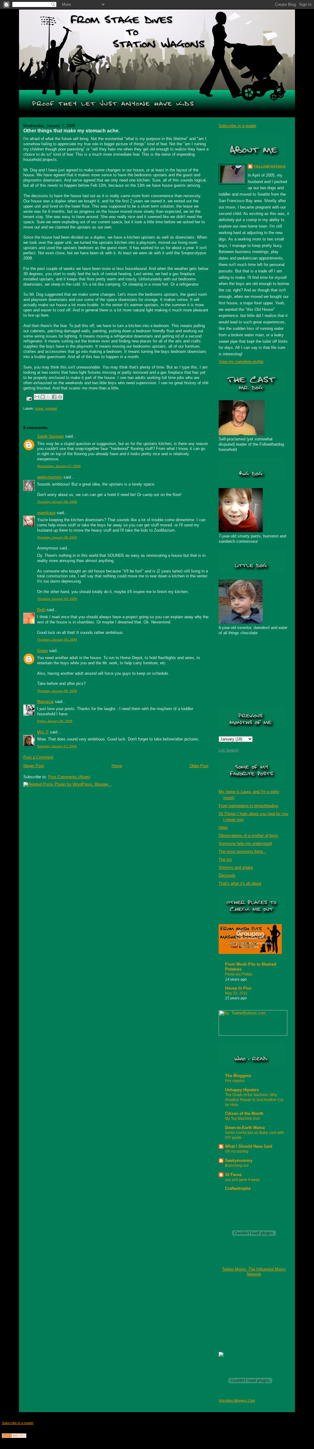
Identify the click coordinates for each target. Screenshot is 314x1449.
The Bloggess (238, 1075)
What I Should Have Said (248, 1146)
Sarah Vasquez (50, 436)
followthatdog (270, 166)
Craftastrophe (238, 1188)
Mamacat (45, 701)
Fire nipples (235, 1081)
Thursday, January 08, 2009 (57, 501)
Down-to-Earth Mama (245, 1127)
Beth (41, 609)
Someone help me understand (245, 843)
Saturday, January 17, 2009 (57, 746)
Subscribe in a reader (237, 125)
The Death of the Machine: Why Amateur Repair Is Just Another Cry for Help (254, 1100)
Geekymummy (238, 1160)
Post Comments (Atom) (69, 777)
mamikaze (46, 512)
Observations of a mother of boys (248, 835)
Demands (227, 875)
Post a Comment (38, 757)
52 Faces (233, 1174)
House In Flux (238, 988)
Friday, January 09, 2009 (54, 721)
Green (42, 650)
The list (225, 859)
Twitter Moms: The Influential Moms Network (254, 1272)
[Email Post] (28, 398)
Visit (237, 1400)
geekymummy (49, 477)
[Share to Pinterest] (60, 397)
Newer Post (33, 766)
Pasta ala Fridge (238, 974)
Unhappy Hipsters (242, 1090)
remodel (51, 408)
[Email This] (37, 397)
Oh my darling (236, 1151)
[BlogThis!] (43, 397)
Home (117, 766)
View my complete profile (241, 361)
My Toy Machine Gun (242, 1118)
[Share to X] (48, 397)
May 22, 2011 (236, 993)
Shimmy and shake (236, 867)
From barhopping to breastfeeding (248, 805)
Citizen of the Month (244, 1113)
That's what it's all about (240, 883)
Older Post (199, 766)
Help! (223, 827)
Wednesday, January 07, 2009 (59, 466)
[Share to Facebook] (54, 397)
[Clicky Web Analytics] (14, 1437)
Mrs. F (43, 732)
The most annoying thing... (242, 851)
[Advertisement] (249, 1314)
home (39, 408)
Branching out (236, 1165)
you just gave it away (242, 1180)
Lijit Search (229, 750)
